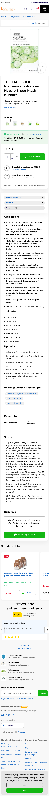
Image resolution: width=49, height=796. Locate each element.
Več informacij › (11, 107)
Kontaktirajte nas (33, 744)
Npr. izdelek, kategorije (18, 30)
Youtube (21, 732)
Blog (3, 768)
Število (7, 157)
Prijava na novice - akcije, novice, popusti (17, 699)
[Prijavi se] (31, 9)
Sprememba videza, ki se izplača (21, 672)
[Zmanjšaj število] (12, 158)
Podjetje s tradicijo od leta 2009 (20, 680)
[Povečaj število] (12, 155)
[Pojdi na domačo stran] (8, 9)
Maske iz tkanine (15, 403)
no (24, 785)
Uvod (3, 17)
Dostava (29, 758)
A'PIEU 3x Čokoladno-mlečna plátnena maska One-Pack (18, 574)
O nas (27, 748)
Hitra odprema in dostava (18, 665)
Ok (24, 790)
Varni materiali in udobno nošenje (21, 658)
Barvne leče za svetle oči (12, 750)
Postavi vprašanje (26, 534)
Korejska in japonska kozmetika (22, 17)
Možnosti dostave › (33, 134)
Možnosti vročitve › (19, 169)
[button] (26, 9)
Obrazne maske (15, 398)
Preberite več (36, 781)
